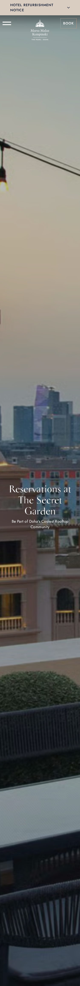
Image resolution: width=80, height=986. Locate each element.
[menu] (7, 23)
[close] (68, 8)
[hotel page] (40, 23)
